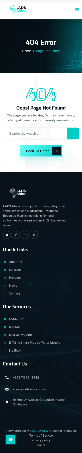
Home (26, 51)
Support (41, 445)
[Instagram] (34, 235)
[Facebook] (16, 235)
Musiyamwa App (20, 334)
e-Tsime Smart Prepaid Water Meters (34, 342)
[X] (7, 235)
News (13, 285)
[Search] (73, 133)
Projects (15, 277)
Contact (14, 293)
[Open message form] (10, 439)
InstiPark (15, 350)
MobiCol (14, 326)
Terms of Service (41, 435)
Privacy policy (41, 440)
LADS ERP (16, 318)
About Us (15, 261)
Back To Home (37, 151)
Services (15, 269)
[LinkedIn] (25, 235)
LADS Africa (38, 430)
